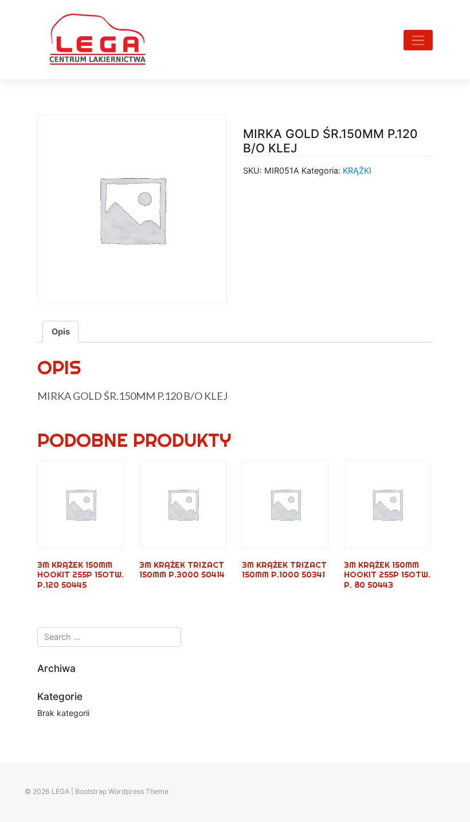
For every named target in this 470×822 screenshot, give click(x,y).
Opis (61, 331)
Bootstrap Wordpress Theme (122, 791)
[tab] (60, 332)
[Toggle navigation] (418, 40)
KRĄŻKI (357, 170)
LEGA (60, 791)
